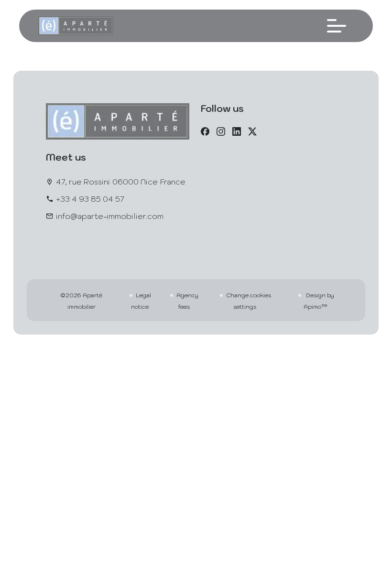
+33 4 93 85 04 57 (90, 199)
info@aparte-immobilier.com (109, 216)
